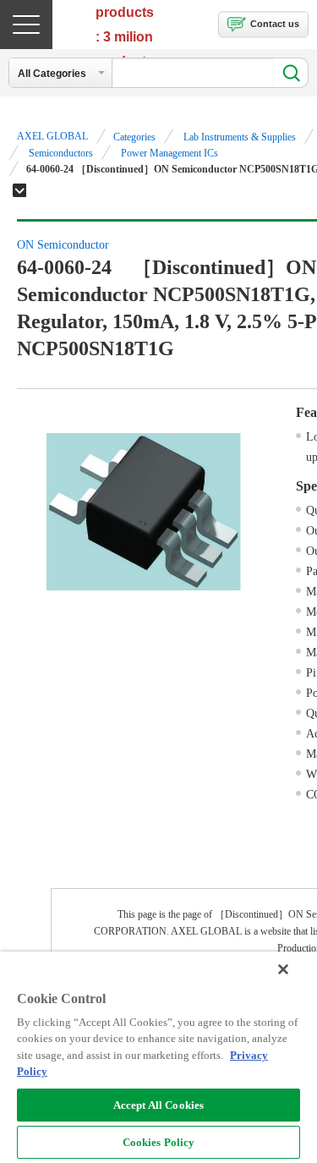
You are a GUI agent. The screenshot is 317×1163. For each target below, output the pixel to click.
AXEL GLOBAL (52, 136)
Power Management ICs (169, 153)
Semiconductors (61, 153)
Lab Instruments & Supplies (239, 137)
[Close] (283, 969)
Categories (134, 137)
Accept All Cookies (158, 1105)
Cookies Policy (159, 1142)
